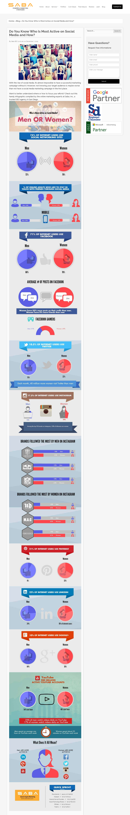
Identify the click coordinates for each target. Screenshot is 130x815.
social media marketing (33, 89)
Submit (104, 81)
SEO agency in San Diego (27, 99)
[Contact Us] (119, 4)
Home (11, 21)
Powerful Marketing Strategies (20, 9)
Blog (18, 21)
